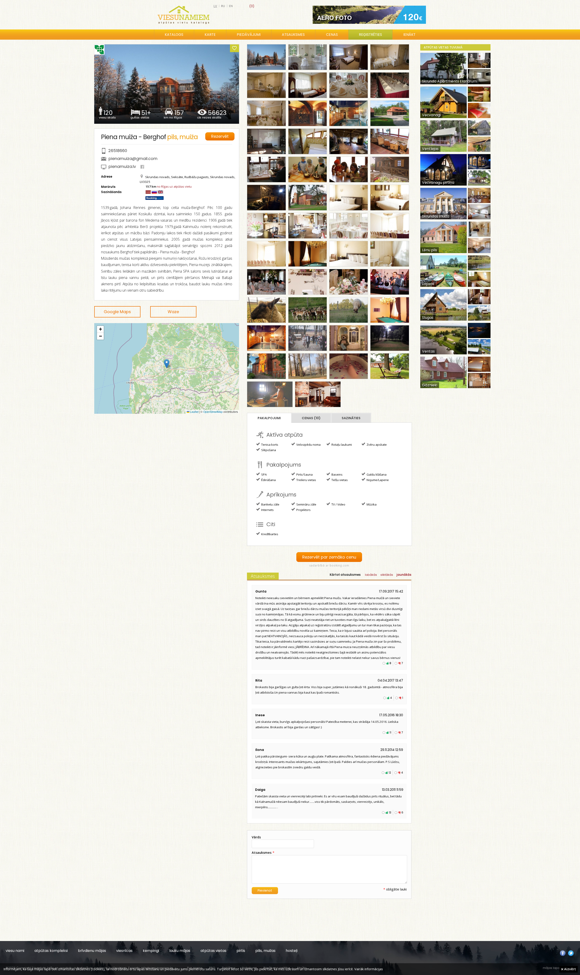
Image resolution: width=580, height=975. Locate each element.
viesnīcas (124, 950)
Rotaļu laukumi (341, 445)
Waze (173, 312)
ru (223, 6)
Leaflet (193, 412)
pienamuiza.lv (122, 166)
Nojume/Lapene (377, 480)
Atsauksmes (293, 34)
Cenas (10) (311, 418)
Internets (267, 510)
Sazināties (351, 418)
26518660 (117, 150)
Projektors (303, 510)
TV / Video (338, 504)
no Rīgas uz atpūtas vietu (174, 186)
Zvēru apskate (376, 445)
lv (215, 6)
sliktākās (386, 575)
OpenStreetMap (213, 412)
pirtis (241, 950)
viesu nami (15, 950)
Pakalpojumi (269, 418)
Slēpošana (268, 450)
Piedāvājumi (249, 34)
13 (390, 812)
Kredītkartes (269, 534)
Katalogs (174, 34)
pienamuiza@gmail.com (133, 158)
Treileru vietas (306, 480)
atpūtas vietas (213, 950)
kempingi (151, 950)
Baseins (337, 474)
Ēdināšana (268, 480)
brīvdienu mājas (92, 950)
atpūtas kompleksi (51, 950)
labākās (371, 575)
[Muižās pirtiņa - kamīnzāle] (307, 113)
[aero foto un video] (369, 15)
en (231, 6)
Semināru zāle (306, 504)
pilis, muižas (265, 950)
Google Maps (117, 312)
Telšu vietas (339, 480)
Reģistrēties (370, 34)
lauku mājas (179, 950)
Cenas (332, 34)
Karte (210, 34)
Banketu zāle (270, 504)
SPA (264, 474)
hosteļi (291, 950)
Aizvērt (569, 969)
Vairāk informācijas (368, 969)
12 (390, 772)
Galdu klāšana (376, 474)
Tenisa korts (269, 445)
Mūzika (371, 504)
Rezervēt (220, 136)
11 (390, 732)
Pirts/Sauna (304, 474)
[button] (166, 363)
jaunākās (403, 575)
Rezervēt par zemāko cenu (329, 557)
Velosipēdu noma (308, 445)
